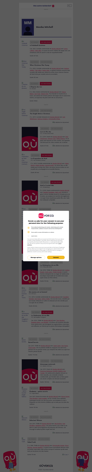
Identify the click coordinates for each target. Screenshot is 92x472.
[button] (46, 236)
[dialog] (46, 236)
